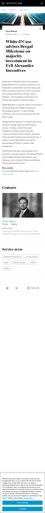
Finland (32, 263)
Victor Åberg (8, 221)
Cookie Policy (28, 498)
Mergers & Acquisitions (23, 231)
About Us (13, 10)
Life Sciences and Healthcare (29, 234)
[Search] (41, 3)
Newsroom (24, 10)
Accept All (22, 509)
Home (4, 10)
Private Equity (7, 231)
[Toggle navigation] (4, 3)
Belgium (7, 268)
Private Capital (31, 257)
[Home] (14, 3)
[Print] (17, 288)
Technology (12, 234)
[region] (22, 493)
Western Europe (19, 263)
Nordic (6, 263)
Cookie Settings (22, 503)
